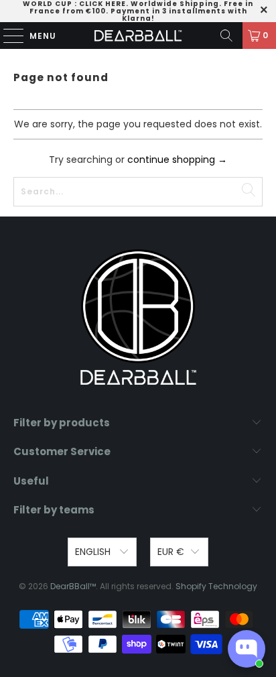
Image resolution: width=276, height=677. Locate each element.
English (94, 551)
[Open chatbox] (246, 649)
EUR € (170, 551)
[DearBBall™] (138, 35)
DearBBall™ (73, 586)
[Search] (226, 35)
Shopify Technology (216, 586)
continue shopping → (177, 159)
